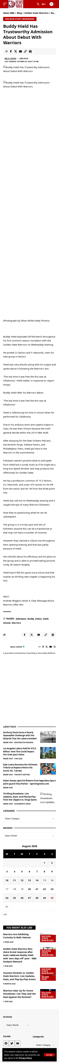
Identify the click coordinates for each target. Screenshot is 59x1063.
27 (29, 897)
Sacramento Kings (22, 804)
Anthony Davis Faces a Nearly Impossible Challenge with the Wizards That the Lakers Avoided (20, 735)
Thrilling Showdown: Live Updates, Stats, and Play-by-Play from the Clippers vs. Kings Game (20, 796)
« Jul (5, 914)
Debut (38, 618)
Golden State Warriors (19, 19)
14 (37, 880)
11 (14, 880)
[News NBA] (15, 4)
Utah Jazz (18, 759)
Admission (21, 618)
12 (22, 880)
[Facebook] (43, 647)
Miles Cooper (10, 58)
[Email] (20, 51)
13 (29, 880)
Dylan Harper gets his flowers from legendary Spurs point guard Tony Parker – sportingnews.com (29, 782)
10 (7, 880)
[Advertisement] (29, 690)
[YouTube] (50, 647)
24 (7, 897)
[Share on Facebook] (10, 51)
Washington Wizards (23, 742)
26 (22, 897)
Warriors (16, 622)
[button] (49, 1054)
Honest (7, 622)
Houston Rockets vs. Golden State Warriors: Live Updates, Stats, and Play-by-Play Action (19, 976)
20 (29, 889)
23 (52, 889)
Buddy (31, 618)
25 (14, 897)
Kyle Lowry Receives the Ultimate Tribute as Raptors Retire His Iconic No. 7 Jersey (20, 767)
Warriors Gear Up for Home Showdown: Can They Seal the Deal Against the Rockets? (19, 994)
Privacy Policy (25, 1058)
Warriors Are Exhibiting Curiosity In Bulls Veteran (17, 936)
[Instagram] (54, 647)
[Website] (39, 647)
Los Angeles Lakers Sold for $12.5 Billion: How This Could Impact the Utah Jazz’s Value (19, 751)
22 (44, 889)
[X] (46, 647)
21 (37, 889)
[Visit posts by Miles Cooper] (6, 647)
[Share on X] (15, 51)
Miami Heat (8, 742)
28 (37, 897)
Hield (45, 618)
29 (44, 897)
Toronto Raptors (22, 775)
